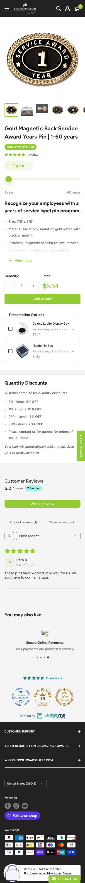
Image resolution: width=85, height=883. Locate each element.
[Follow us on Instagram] (16, 806)
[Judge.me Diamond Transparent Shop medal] (21, 697)
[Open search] (58, 8)
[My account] (67, 8)
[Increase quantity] (33, 286)
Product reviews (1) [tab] (23, 522)
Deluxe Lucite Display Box (50, 323)
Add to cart (42, 299)
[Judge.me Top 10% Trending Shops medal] (64, 697)
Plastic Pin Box (42, 346)
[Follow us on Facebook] (8, 806)
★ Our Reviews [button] (81, 445)
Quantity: (12, 276)
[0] (77, 8)
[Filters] (9, 536)
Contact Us (66, 879)
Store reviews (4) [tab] (61, 522)
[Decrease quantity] (9, 286)
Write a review (42, 504)
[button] (15, 155)
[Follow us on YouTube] (25, 806)
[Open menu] (7, 8)
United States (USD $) (21, 783)
